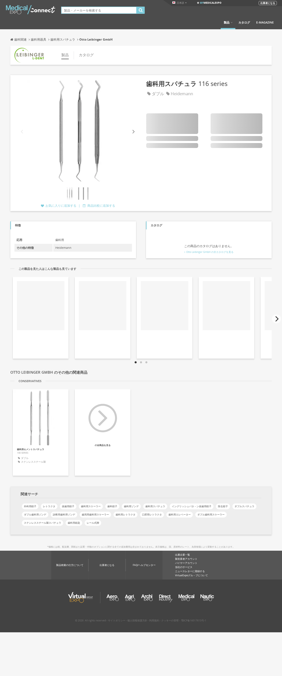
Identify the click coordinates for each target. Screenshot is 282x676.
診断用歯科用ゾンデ (64, 514)
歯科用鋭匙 (74, 523)
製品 (227, 22)
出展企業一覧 (182, 554)
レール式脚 (93, 523)
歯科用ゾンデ (131, 506)
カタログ (244, 22)
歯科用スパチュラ (155, 506)
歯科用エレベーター (179, 514)
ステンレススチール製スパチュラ (42, 523)
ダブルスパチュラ (244, 506)
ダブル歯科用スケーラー (211, 514)
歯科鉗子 (112, 506)
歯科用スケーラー (91, 506)
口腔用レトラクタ (152, 514)
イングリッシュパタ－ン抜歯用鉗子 (191, 506)
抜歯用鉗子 (68, 506)
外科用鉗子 (30, 506)
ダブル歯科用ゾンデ (35, 514)
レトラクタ (49, 506)
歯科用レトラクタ (125, 514)
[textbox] (99, 10)
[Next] (133, 131)
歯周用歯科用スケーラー (95, 514)
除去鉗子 (223, 506)
